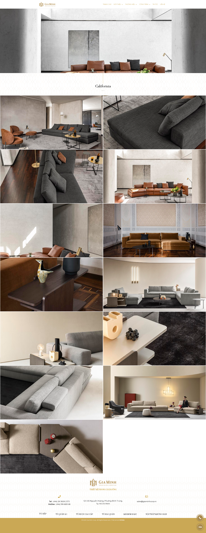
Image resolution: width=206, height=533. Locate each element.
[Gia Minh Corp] (47, 4)
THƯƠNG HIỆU (130, 4)
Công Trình (143, 4)
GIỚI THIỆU (117, 4)
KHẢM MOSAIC (130, 514)
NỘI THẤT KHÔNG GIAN (156, 514)
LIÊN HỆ (162, 4)
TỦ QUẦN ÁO (61, 514)
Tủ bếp (43, 513)
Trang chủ (107, 4)
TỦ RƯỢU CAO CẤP (84, 514)
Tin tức (155, 4)
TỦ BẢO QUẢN (108, 514)
